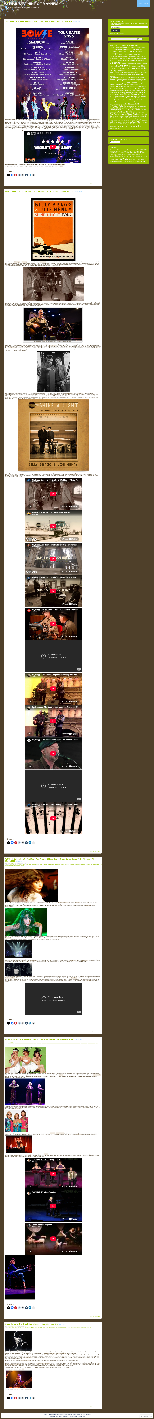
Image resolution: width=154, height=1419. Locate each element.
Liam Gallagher (139, 90)
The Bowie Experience (29, 24)
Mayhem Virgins (117, 154)
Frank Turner (123, 74)
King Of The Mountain (52, 864)
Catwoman (15, 194)
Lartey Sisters (58, 1327)
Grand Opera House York (18, 24)
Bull (137, 58)
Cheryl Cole (33, 1042)
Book (138, 150)
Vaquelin (112, 126)
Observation (119, 156)
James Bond (128, 80)
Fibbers (121, 72)
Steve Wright (76, 1327)
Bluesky (55, 164)
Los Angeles (43, 262)
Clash (122, 63)
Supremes (136, 118)
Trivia (112, 161)
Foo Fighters (142, 72)
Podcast (112, 159)
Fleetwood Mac (134, 72)
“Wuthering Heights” (10, 978)
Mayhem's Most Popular (137, 151)
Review (12, 23)
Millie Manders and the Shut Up (126, 96)
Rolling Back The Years (134, 159)
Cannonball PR (142, 58)
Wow (87, 864)
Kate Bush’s (8, 938)
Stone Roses (118, 118)
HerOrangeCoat (127, 79)
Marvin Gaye (119, 94)
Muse (124, 98)
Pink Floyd (67, 864)
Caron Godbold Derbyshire (20, 1042)
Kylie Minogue (125, 88)
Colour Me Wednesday (142, 63)
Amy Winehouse (120, 49)
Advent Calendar (130, 47)
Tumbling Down (62, 1353)
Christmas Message (115, 151)
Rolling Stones (132, 112)
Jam (124, 81)
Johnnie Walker (51, 1327)
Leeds (126, 90)
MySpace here (29, 1357)
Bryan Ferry (133, 58)
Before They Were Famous (130, 150)
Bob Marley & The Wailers (128, 56)
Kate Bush (45, 864)
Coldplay (134, 63)
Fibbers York (127, 72)
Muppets (120, 98)
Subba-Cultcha (126, 118)
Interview (126, 151)
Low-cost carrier (84, 1042)
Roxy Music (141, 112)
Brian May (115, 58)
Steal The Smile (130, 116)
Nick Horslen (118, 100)
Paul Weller (122, 106)
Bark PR (124, 51)
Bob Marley (118, 56)
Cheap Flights (37, 1076)
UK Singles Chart (128, 124)
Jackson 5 (120, 81)
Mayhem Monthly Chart (130, 152)
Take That (141, 118)
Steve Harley (70, 1327)
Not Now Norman (129, 102)
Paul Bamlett (130, 104)
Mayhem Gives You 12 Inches (117, 152)
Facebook (116, 72)
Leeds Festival (131, 90)
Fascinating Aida (45, 1042)
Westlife (117, 126)
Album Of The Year (118, 150)
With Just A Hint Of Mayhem (31, 4)
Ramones (139, 108)
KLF (115, 88)
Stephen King (64, 1327)
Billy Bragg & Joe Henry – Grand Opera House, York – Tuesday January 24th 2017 (40, 191)
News (124, 154)
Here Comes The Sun (25, 1360)
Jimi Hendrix (141, 81)
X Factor (126, 126)
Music (127, 98)
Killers (137, 86)
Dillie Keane (39, 1042)
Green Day (142, 77)
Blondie (135, 54)
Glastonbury (136, 77)
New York (112, 100)
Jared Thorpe (135, 80)
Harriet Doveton (119, 79)
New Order (144, 98)
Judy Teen (52, 1353)
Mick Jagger (141, 94)
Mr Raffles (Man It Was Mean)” (43, 1363)
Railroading (80, 393)
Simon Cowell (123, 114)
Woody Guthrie (64, 194)
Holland (40, 864)
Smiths (112, 116)
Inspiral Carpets (113, 80)
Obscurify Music (141, 102)
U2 (121, 124)
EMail (61, 166)
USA (97, 347)
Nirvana (125, 100)
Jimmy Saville (45, 1327)
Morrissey (137, 96)
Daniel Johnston (18, 1327)
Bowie (141, 56)
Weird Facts (142, 161)
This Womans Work (81, 864)
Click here (88, 980)
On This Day (127, 156)
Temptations (114, 120)
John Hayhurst (121, 83)
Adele (122, 47)
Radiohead (133, 108)
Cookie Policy (82, 1416)
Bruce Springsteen (124, 58)
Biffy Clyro (127, 54)
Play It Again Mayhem (137, 156)
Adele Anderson (11, 1042)
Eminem (119, 71)
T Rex (145, 122)
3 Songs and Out (126, 45)
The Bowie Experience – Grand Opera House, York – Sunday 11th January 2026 (38, 21)
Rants (116, 159)
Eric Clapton (125, 70)
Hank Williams (46, 194)
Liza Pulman (77, 1042)
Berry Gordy (121, 54)
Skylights (144, 114)
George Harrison (120, 77)
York (35, 24)
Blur (139, 54)
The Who (115, 122)
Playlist (145, 156)
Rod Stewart (122, 112)
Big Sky (14, 864)
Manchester (112, 94)
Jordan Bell (138, 84)
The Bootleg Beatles (63, 902)
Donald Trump (20, 194)
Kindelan (141, 86)
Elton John (131, 68)
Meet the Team (143, 3)
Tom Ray (125, 122)
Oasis (136, 102)
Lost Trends (126, 92)
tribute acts (26, 902)
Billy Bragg (10, 194)
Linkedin (62, 164)
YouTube (19, 1043)
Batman (128, 51)
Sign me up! (115, 30)
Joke (130, 151)
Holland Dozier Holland (136, 79)
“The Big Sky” (72, 960)
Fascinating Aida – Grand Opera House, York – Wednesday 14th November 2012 (39, 1039)
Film (122, 151)
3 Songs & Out (115, 45)
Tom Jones (120, 122)
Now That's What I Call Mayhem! (134, 154)
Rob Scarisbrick (114, 112)
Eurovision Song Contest (133, 70)
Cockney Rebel (11, 1327)
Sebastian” (46, 1353)
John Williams (72, 1042)
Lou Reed (131, 92)
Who (121, 126)
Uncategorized (118, 161)
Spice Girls (121, 116)
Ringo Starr (131, 110)
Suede (132, 118)
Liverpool (115, 92)
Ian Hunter (144, 79)
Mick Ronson (113, 96)
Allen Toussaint (52, 345)
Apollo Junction (129, 49)
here (23, 1369)
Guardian (113, 79)
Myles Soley (132, 98)
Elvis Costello (139, 68)
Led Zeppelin (119, 90)
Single (142, 159)
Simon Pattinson (134, 114)
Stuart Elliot (81, 1327)
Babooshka (10, 864)
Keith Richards (133, 86)
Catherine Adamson (122, 60)
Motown (144, 96)
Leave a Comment (95, 184)
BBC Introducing (139, 51)
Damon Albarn (113, 66)
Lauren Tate (112, 90)
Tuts (119, 124)
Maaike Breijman (60, 864)
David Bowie (10, 24)
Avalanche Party (116, 51)
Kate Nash (126, 86)
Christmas (115, 63)
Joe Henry (52, 194)
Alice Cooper (140, 47)
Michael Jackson (130, 94)
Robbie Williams (141, 110)
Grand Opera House (28, 194)
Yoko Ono (132, 126)
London (120, 92)
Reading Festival (116, 110)
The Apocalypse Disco (123, 120)
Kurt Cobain (119, 88)
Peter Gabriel (141, 106)
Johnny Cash (114, 84)
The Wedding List (73, 864)
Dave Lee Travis (25, 1327)
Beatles (114, 54)
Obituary (112, 156)
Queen (127, 108)
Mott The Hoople (114, 98)
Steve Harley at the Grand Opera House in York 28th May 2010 (32, 1324)
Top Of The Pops (87, 1327)
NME (130, 100)
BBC (132, 51)
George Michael (129, 77)
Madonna (142, 92)
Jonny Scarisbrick (130, 84)
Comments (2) (96, 1032)
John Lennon (131, 83)
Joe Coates (114, 83)
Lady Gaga (133, 88)
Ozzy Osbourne (121, 104)
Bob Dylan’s (12, 347)
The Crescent (133, 120)
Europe (46, 1154)
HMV (41, 1327)
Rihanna (126, 110)
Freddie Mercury (132, 74)
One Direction (114, 104)
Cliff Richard (128, 63)
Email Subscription (116, 21)
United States (57, 194)
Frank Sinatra (115, 74)
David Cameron (135, 66)
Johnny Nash (122, 84)
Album (111, 150)
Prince (122, 108)
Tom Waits (129, 122)
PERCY (136, 106)
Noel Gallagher (136, 100)
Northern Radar (120, 102)
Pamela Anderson (91, 1042)
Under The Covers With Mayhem (131, 161)
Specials (116, 116)
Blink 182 (131, 54)
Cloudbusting (19, 864)
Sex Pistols (114, 114)
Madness (136, 92)
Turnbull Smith (113, 124)
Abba (119, 47)
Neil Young (138, 98)
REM (123, 110)
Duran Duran (123, 68)
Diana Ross (116, 68)
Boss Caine (137, 56)
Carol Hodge (112, 60)
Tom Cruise (12, 1043)
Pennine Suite (130, 106)
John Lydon (141, 83)
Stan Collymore (18, 1108)
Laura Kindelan (141, 88)
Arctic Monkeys (138, 49)
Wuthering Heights (20, 865)
